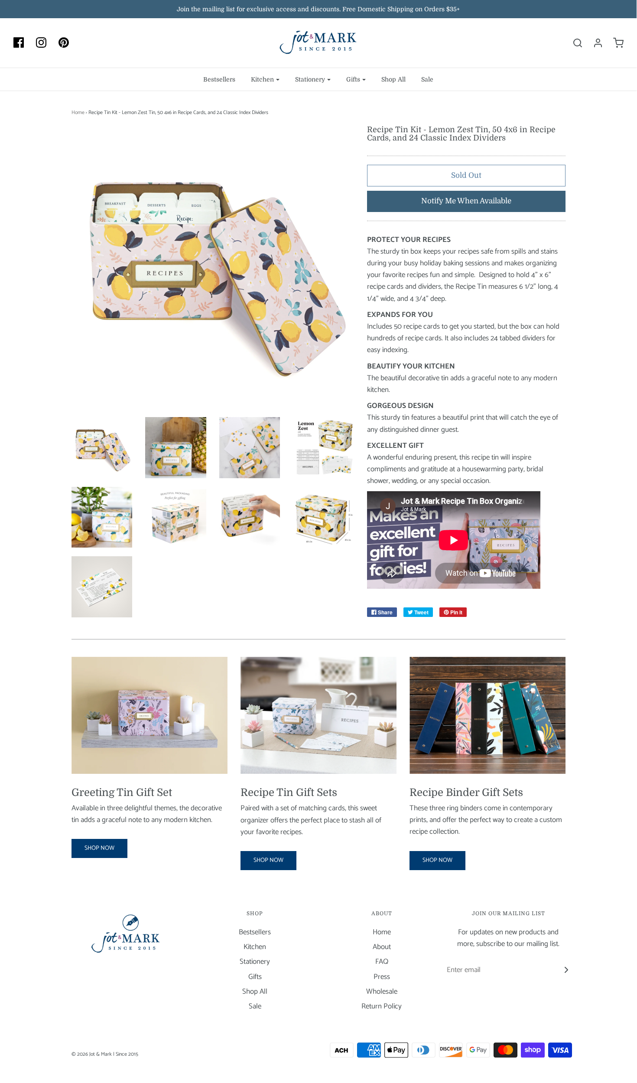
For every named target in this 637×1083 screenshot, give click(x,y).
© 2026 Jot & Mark (92, 1054)
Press (382, 977)
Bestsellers (219, 79)
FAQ (381, 962)
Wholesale (381, 992)
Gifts (255, 977)
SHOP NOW (99, 848)
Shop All (393, 79)
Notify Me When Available (466, 201)
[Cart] (614, 43)
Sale (427, 79)
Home (78, 112)
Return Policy (381, 1006)
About (382, 947)
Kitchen (255, 947)
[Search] (573, 43)
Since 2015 (127, 1054)
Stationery (255, 962)
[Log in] (593, 43)
